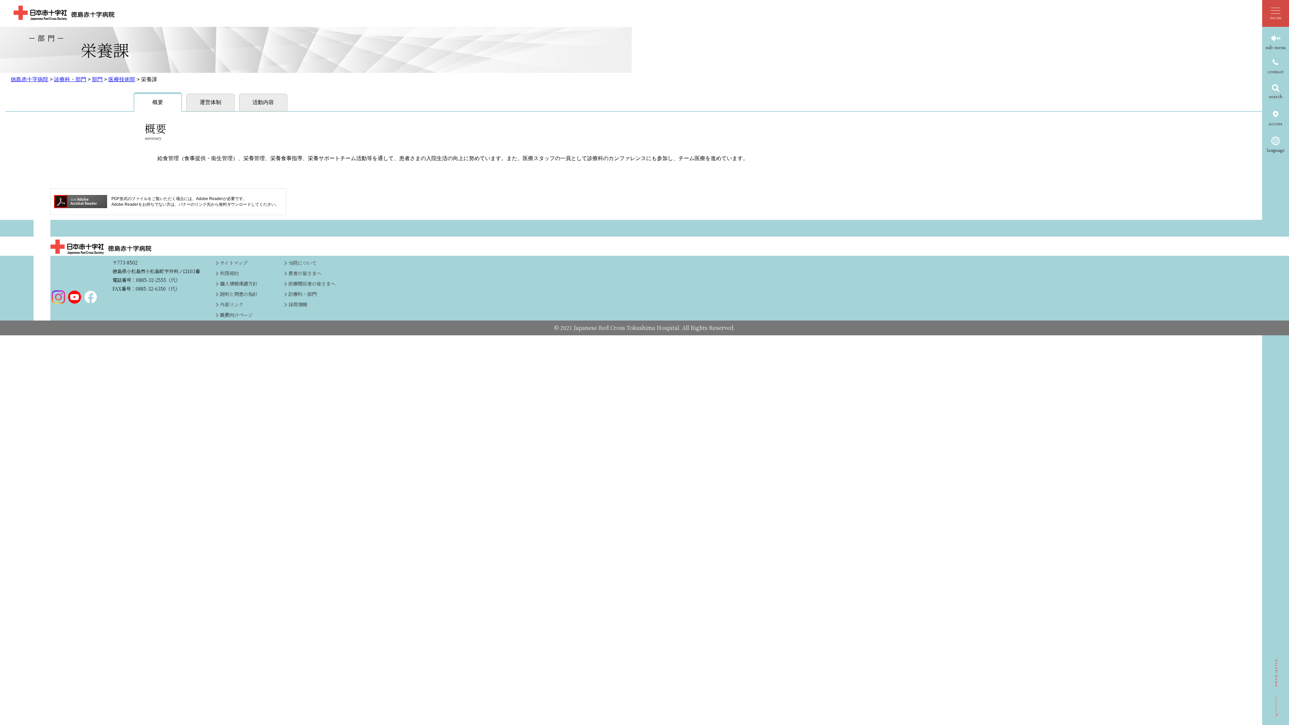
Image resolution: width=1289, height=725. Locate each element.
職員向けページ (236, 314)
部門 (97, 79)
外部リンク (231, 304)
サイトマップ (233, 262)
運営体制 (210, 102)
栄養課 (149, 79)
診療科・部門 (70, 79)
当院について (302, 262)
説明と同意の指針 (238, 293)
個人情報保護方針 (238, 283)
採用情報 (297, 304)
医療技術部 (121, 79)
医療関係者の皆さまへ (311, 283)
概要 (157, 102)
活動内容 (263, 102)
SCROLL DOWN (1277, 688)
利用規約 (229, 273)
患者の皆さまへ (304, 273)
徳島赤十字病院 (29, 79)
